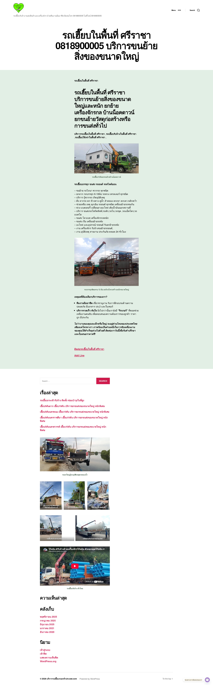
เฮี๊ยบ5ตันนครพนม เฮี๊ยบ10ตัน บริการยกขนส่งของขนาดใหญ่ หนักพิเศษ (74, 411)
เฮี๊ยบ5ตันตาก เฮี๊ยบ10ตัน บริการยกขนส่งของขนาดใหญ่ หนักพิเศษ (72, 406)
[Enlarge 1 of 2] (82, 484)
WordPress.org (48, 661)
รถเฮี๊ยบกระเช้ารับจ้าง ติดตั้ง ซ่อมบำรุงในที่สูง (62, 400)
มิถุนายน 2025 (47, 624)
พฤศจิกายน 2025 (48, 616)
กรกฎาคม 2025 (48, 620)
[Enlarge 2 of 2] (106, 484)
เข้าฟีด (43, 653)
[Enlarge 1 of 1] (59, 518)
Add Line (79, 355)
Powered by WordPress (90, 678)
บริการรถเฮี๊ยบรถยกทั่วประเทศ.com (62, 678)
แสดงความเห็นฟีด (49, 657)
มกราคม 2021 (47, 628)
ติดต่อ (89, 349)
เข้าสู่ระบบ (45, 649)
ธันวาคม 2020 (47, 632)
